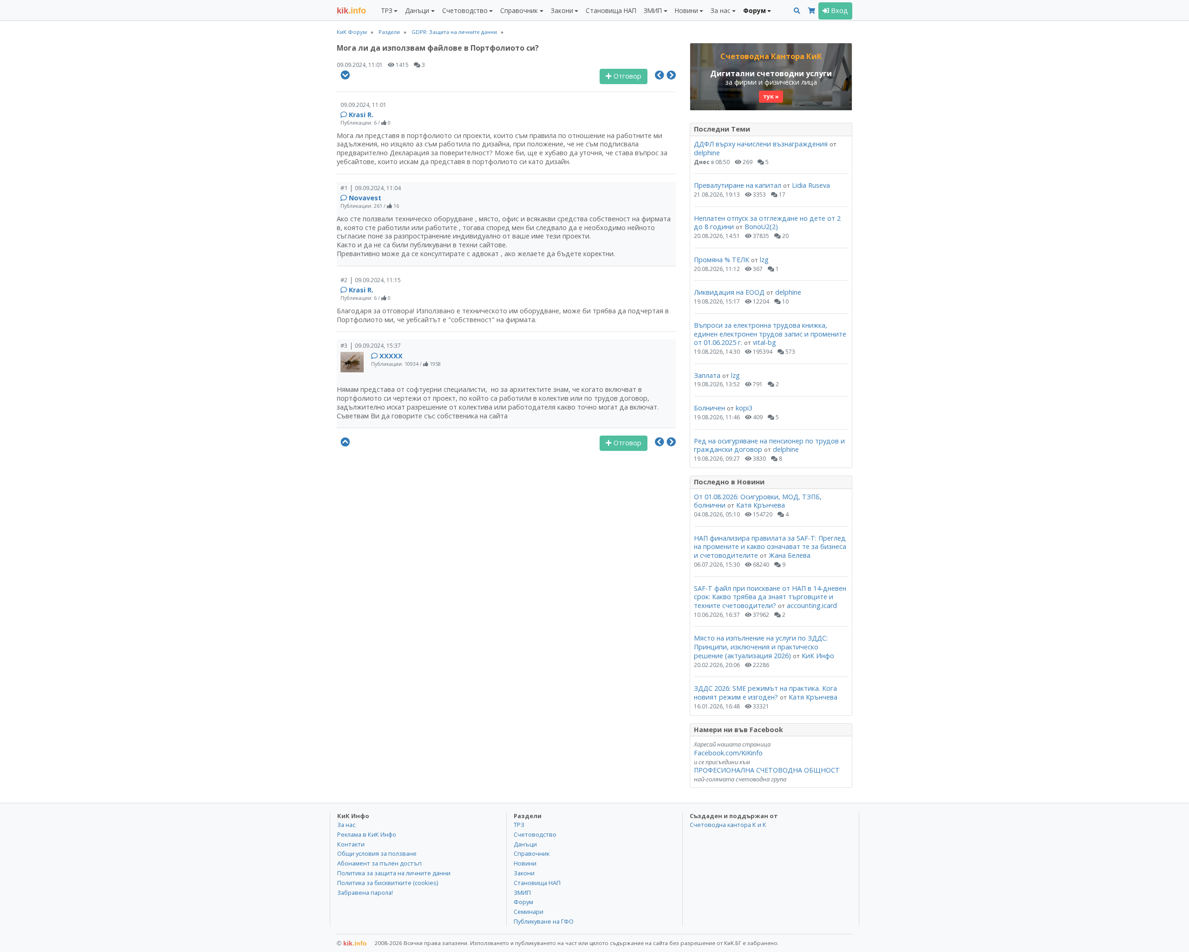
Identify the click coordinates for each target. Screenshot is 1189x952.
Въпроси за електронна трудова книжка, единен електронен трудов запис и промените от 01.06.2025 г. (770, 334)
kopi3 (744, 407)
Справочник (531, 853)
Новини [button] (686, 10)
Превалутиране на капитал (737, 185)
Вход (838, 10)
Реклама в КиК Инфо (366, 834)
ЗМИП (522, 892)
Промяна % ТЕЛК (721, 259)
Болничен (709, 407)
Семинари (528, 911)
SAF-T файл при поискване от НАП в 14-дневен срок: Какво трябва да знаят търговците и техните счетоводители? (770, 597)
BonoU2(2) (761, 226)
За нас (346, 824)
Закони (524, 873)
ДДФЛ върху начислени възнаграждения (761, 143)
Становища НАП (611, 10)
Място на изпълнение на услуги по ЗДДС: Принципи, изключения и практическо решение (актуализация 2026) (761, 647)
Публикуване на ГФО (544, 921)
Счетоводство (535, 834)
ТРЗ (519, 824)
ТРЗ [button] (386, 10)
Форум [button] (754, 10)
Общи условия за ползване (377, 853)
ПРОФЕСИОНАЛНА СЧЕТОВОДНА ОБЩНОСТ (767, 770)
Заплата (707, 375)
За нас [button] (720, 10)
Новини (525, 863)
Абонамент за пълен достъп (379, 863)
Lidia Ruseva (811, 185)
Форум (523, 902)
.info (351, 10)
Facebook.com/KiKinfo (728, 752)
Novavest (365, 197)
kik (352, 943)
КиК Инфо (818, 655)
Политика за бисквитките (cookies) (387, 883)
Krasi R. (361, 114)
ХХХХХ (391, 355)
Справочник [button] (519, 10)
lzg (764, 259)
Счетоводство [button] (465, 10)
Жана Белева (789, 555)
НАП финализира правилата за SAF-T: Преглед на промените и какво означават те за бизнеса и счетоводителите (770, 547)
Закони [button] (562, 10)
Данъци (525, 844)
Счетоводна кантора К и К (728, 824)
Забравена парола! (365, 892)
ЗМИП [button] (653, 10)
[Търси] (797, 11)
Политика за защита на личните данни (394, 873)
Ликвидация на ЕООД (729, 292)
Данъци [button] (417, 10)
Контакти (351, 844)
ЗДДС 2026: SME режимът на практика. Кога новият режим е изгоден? (765, 692)
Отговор (626, 76)
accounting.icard (812, 605)
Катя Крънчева (760, 505)
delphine (707, 152)
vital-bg (764, 342)
